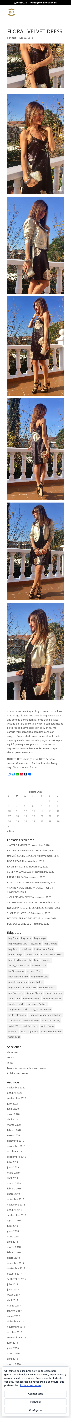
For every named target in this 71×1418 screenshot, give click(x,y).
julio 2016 (12, 1342)
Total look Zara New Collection (23, 1020)
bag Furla (13, 938)
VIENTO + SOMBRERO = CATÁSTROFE (29, 887)
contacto (12, 1057)
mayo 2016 (13, 1353)
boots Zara (32, 954)
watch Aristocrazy (51, 1020)
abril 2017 (12, 1300)
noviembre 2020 (16, 1087)
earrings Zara (39, 965)
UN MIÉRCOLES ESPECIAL (21, 855)
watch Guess (47, 1026)
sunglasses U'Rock (17, 1009)
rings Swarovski (47, 987)
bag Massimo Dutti (17, 943)
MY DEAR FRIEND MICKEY (22, 918)
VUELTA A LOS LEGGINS (21, 882)
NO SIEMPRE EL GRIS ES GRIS (24, 907)
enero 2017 (13, 1316)
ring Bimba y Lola (39, 976)
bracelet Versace (42, 960)
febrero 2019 (14, 1188)
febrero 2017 (14, 1311)
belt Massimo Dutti (43, 949)
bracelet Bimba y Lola (51, 954)
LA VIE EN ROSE (16, 866)
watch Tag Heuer (29, 1031)
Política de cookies (17, 1073)
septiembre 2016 (16, 1337)
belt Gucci (26, 949)
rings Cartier (36, 982)
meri (14, 37)
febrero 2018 (14, 1252)
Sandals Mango (34, 993)
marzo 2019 (14, 1183)
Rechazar (35, 1401)
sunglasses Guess (52, 998)
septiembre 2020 (16, 1098)
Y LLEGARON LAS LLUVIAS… (23, 902)
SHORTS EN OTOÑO (18, 913)
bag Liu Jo (26, 938)
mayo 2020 (13, 1114)
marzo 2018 (14, 1247)
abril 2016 (12, 1358)
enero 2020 (13, 1135)
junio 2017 (13, 1289)
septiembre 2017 (16, 1279)
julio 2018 (12, 1225)
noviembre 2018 (16, 1204)
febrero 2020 (14, 1130)
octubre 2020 (14, 1092)
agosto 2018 (14, 1220)
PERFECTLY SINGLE (18, 923)
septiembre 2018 (16, 1215)
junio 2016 (13, 1348)
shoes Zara (14, 998)
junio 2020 (13, 1108)
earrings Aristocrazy (18, 965)
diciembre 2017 (15, 1263)
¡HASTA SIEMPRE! (17, 845)
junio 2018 (13, 1231)
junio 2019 (13, 1167)
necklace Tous (34, 971)
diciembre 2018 (15, 1199)
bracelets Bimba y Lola (19, 960)
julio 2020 (12, 1103)
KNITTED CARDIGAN (19, 850)
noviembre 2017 (16, 1268)
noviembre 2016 (16, 1326)
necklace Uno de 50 (18, 976)
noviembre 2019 (16, 1146)
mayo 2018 (13, 1236)
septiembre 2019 (16, 1156)
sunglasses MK (15, 1004)
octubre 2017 (14, 1273)
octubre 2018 (14, 1210)
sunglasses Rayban (36, 1004)
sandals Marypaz (53, 993)
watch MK (13, 1031)
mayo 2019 (13, 1172)
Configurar (35, 1410)
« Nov (10, 831)
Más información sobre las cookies (26, 1068)
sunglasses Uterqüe (41, 1009)
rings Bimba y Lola (17, 982)
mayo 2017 (13, 1294)
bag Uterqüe (50, 943)
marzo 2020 (14, 1124)
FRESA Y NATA (15, 877)
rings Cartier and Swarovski (22, 987)
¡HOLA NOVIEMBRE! (18, 897)
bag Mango (40, 938)
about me (12, 1052)
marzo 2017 (14, 1305)
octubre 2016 (14, 1332)
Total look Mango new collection (45, 1015)
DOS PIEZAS (14, 861)
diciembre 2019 (15, 1140)
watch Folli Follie (30, 1026)
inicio (10, 1062)
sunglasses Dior (31, 998)
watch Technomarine (51, 1031)
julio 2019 (12, 1162)
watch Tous (14, 1036)
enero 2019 (13, 1193)
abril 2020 (12, 1119)
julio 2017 (12, 1284)
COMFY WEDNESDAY (19, 871)
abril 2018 (12, 1241)
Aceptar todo (35, 1393)
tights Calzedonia (17, 1015)
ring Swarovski (15, 993)
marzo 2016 (14, 1364)
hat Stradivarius (16, 971)
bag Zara (13, 949)
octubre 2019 (14, 1151)
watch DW (13, 1026)
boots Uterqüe (15, 954)
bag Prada (36, 943)
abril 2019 (12, 1178)
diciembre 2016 (15, 1321)
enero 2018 (13, 1257)
